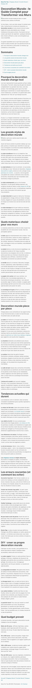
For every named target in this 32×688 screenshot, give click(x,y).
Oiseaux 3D (4, 4)
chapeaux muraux (8, 457)
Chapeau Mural (14, 2)
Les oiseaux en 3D (24, 423)
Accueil (3, 678)
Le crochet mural (19, 411)
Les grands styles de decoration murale (15, 58)
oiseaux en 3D (25, 186)
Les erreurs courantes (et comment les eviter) (17, 67)
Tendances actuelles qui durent (13, 65)
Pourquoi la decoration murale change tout (16, 55)
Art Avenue (24, 684)
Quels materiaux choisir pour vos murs (15, 60)
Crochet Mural (23, 2)
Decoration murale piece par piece (14, 62)
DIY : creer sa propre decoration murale (15, 70)
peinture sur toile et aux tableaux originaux (19, 335)
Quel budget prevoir (10, 72)
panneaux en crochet (7, 173)
